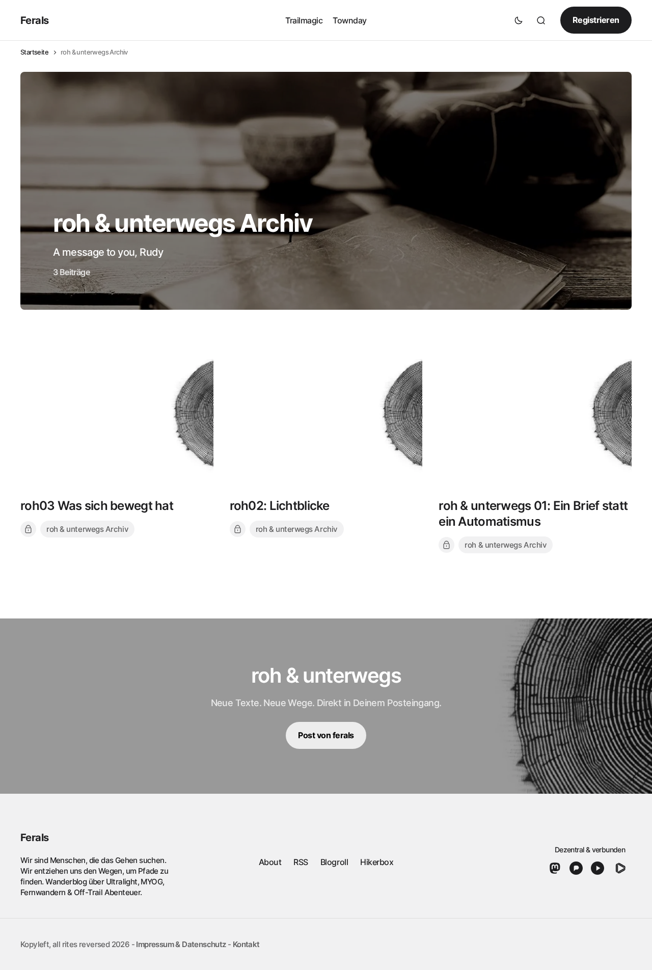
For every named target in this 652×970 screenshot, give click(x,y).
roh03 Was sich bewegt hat (96, 505)
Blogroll (334, 862)
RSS (300, 862)
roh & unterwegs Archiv (87, 529)
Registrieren (596, 20)
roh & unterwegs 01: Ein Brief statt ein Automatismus (533, 513)
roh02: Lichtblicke (280, 505)
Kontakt (246, 944)
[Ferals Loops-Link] (620, 868)
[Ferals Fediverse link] (556, 868)
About (270, 862)
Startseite (34, 52)
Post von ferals (326, 735)
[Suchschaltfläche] (541, 20)
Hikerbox (376, 862)
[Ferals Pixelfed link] (576, 868)
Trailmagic (303, 20)
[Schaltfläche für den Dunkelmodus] (518, 20)
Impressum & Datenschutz (181, 944)
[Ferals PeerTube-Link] (597, 868)
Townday (350, 20)
